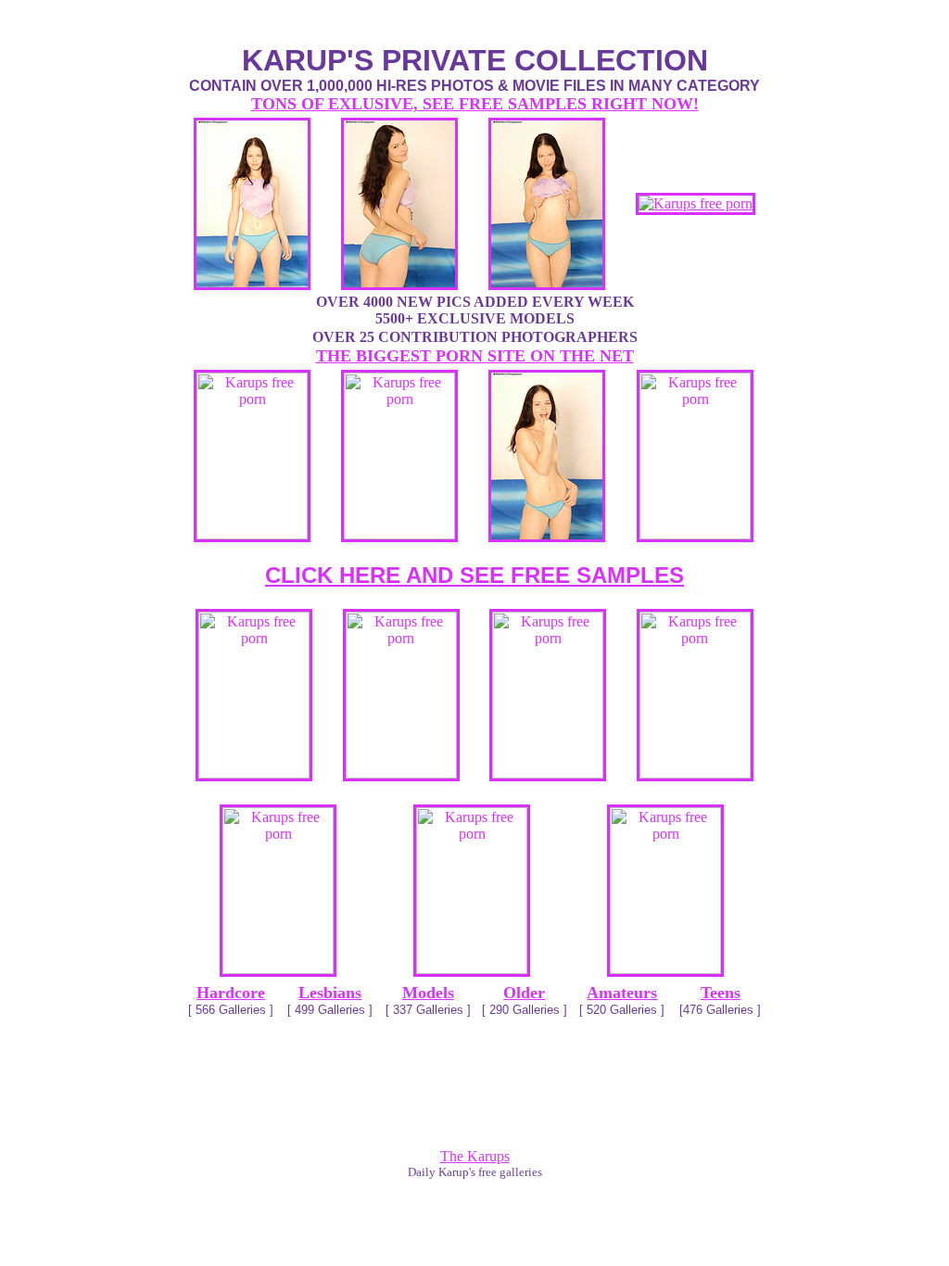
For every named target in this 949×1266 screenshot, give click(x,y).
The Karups (475, 1156)
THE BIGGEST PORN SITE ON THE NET (475, 356)
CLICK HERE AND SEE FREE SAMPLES (474, 575)
